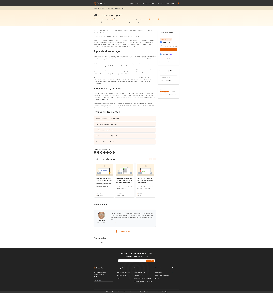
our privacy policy (160, 291)
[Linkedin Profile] (98, 276)
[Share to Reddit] (101, 152)
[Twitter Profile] (96, 276)
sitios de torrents (104, 99)
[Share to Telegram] (110, 152)
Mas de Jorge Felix (115, 222)
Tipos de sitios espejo (165, 73)
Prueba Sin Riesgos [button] (167, 49)
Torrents (107, 8)
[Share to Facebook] (98, 152)
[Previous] (150, 159)
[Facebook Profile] (94, 276)
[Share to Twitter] (95, 152)
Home (95, 8)
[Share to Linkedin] (104, 152)
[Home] (101, 3)
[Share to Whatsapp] (107, 152)
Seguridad (101, 8)
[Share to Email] (114, 152)
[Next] (154, 159)
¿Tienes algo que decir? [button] (125, 231)
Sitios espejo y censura (165, 77)
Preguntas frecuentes (165, 80)
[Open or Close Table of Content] (176, 71)
